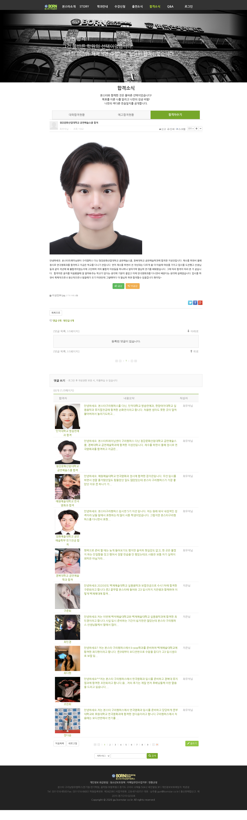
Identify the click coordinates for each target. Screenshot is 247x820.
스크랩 (182, 129)
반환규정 (153, 782)
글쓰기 (193, 743)
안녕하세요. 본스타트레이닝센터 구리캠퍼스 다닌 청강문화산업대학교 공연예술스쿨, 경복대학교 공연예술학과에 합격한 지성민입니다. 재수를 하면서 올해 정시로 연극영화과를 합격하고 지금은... (130, 445)
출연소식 (137, 6)
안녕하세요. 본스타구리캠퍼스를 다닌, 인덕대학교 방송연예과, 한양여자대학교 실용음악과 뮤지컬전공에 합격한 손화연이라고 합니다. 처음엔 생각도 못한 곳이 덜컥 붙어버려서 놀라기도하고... (130, 409)
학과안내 (102, 6)
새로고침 (72, 743)
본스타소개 (69, 6)
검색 (153, 756)
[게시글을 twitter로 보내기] (190, 303)
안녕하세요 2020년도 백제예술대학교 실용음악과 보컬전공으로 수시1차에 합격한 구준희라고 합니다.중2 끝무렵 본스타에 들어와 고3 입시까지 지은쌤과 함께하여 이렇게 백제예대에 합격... (130, 589)
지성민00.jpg (58, 295)
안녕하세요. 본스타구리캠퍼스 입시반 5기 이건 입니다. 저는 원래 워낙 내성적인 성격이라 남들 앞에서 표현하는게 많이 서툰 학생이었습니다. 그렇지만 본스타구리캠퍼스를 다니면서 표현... (130, 515)
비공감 (133, 286)
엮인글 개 (68, 321)
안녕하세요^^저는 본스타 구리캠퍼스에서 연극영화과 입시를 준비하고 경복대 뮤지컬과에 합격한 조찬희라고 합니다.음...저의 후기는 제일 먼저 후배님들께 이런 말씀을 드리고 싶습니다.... (131, 683)
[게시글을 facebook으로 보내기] (195, 303)
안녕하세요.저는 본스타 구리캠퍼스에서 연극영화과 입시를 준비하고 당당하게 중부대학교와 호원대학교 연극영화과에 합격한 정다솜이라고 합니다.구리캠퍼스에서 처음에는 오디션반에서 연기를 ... (131, 714)
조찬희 (67, 704)
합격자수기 (175, 114)
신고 (163, 129)
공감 (119, 286)
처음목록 (59, 743)
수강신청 (120, 6)
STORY (84, 6)
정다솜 (67, 735)
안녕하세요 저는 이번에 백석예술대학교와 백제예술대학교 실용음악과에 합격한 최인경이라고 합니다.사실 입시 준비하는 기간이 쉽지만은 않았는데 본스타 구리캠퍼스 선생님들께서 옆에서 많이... (130, 620)
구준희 (67, 610)
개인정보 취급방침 (99, 782)
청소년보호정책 (117, 782)
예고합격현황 (126, 115)
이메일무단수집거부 (137, 782)
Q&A (170, 6)
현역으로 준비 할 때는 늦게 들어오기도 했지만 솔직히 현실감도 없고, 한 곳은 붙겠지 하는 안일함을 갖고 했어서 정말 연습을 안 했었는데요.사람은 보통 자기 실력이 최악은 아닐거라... (130, 554)
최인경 (67, 642)
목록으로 (55, 313)
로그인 (189, 6)
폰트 (190, 129)
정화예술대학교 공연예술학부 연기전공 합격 (67, 540)
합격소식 (155, 6)
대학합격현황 (77, 115)
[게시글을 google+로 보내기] (200, 303)
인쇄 (172, 129)
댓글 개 (57, 321)
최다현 (67, 673)
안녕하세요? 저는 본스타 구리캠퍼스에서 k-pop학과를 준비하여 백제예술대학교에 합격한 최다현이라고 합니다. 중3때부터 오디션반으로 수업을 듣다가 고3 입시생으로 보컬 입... (130, 651)
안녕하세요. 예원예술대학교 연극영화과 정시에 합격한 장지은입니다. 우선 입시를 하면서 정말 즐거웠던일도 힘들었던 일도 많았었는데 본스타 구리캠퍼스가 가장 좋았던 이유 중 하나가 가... (130, 480)
